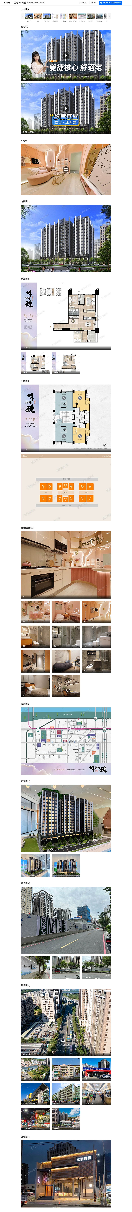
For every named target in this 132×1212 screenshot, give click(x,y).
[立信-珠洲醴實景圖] (66, 920)
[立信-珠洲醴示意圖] (66, 818)
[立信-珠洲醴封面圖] (66, 238)
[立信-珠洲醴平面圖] (66, 487)
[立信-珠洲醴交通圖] (66, 741)
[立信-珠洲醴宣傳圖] (66, 1173)
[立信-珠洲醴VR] (66, 169)
